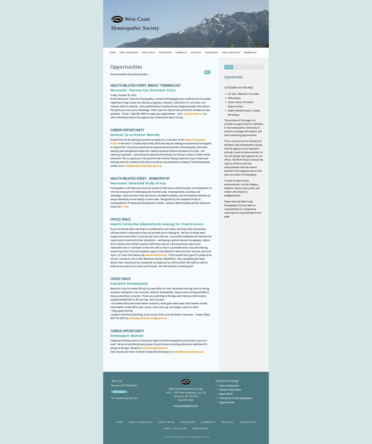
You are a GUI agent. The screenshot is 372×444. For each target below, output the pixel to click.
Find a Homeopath (229, 385)
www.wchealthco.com (156, 255)
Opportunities (226, 402)
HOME (113, 52)
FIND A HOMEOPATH (129, 52)
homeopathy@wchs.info (186, 406)
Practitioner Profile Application (235, 398)
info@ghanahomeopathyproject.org (142, 165)
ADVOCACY (196, 52)
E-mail (125, 206)
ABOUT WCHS (148, 52)
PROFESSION (165, 52)
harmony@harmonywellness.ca (187, 351)
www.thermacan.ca (192, 113)
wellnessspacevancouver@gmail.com (147, 318)
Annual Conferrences (230, 389)
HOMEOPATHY (211, 52)
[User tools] (207, 72)
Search (229, 67)
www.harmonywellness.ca (154, 348)
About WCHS (226, 394)
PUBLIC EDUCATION (231, 52)
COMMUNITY (181, 52)
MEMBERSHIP (250, 52)
